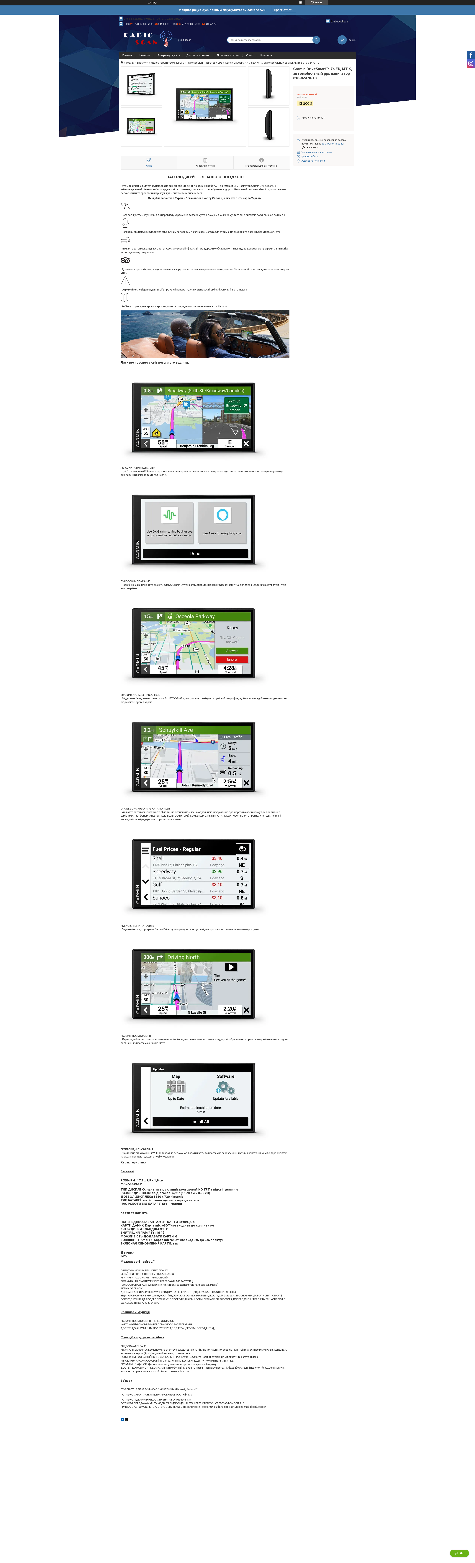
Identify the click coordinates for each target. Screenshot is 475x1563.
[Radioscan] (147, 39)
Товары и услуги (167, 55)
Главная (127, 55)
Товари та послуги (137, 62)
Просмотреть (283, 10)
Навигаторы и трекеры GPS (167, 62)
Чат (462, 1553)
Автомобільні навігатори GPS (204, 62)
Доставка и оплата (197, 55)
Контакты (266, 55)
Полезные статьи (228, 55)
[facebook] (122, 1420)
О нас (249, 55)
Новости (145, 55)
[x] (126, 1420)
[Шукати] (316, 40)
